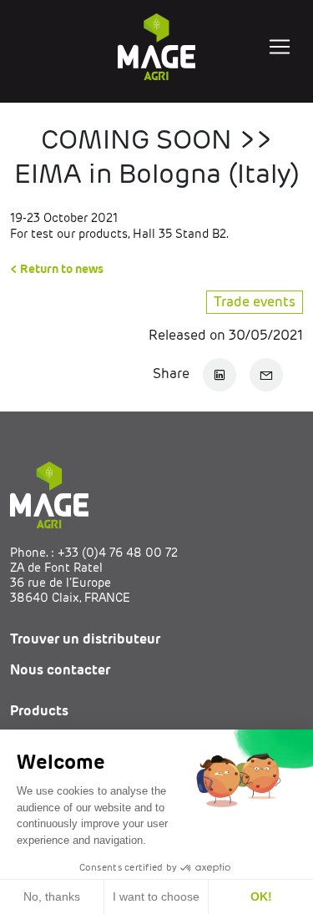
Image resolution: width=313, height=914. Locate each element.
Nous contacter (60, 670)
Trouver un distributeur (85, 639)
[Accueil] (157, 46)
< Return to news (56, 268)
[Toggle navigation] (279, 46)
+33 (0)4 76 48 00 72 (118, 552)
